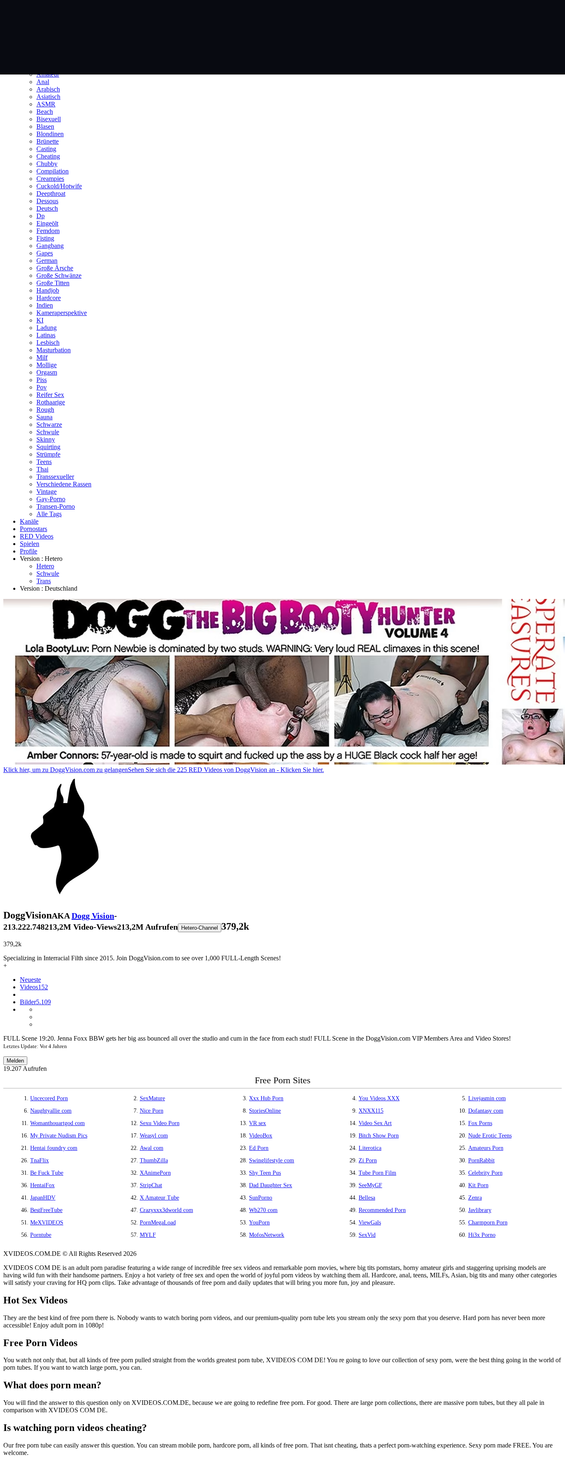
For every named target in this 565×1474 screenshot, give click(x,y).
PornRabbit (481, 1160)
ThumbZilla (154, 1160)
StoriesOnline (265, 1111)
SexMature (152, 1098)
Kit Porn (478, 1185)
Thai (42, 469)
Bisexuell (48, 119)
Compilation (52, 171)
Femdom (48, 230)
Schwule (47, 431)
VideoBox (260, 1136)
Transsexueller (55, 476)
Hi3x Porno (482, 1235)
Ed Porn (258, 1148)
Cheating (48, 156)
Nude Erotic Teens (490, 1136)
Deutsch (47, 208)
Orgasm (46, 372)
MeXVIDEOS (46, 1222)
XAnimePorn (155, 1173)
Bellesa (367, 1198)
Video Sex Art (375, 1123)
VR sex (257, 1123)
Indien (44, 305)
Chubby (46, 163)
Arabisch (48, 89)
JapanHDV (42, 1198)
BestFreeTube (46, 1210)
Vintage (46, 491)
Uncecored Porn (49, 1098)
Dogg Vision (93, 915)
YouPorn (259, 1222)
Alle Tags (49, 513)
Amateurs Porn (485, 1148)
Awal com (151, 1148)
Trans (43, 580)
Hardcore (48, 297)
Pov (41, 387)
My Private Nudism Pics (58, 1136)
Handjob (47, 290)
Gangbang (50, 245)
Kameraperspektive (61, 312)
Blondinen (50, 133)
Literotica (370, 1148)
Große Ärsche (54, 268)
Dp (40, 215)
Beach (44, 111)
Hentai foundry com (53, 1148)
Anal (42, 81)
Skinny (45, 439)
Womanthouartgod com (57, 1123)
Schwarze (49, 424)
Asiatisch (48, 96)
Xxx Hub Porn (266, 1098)
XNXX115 (371, 1111)
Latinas (45, 335)
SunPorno (260, 1198)
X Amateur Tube (159, 1198)
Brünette (47, 141)
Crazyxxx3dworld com (166, 1210)
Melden (15, 1061)
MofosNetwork (266, 1235)
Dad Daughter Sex (270, 1185)
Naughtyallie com (51, 1111)
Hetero (45, 566)
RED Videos (36, 536)
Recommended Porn (382, 1210)
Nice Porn (151, 1111)
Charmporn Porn (488, 1222)
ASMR (45, 104)
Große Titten (52, 282)
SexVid (367, 1235)
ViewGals (370, 1222)
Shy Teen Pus (265, 1173)
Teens (44, 461)
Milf (42, 357)
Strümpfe (48, 454)
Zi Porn (368, 1160)
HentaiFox (42, 1185)
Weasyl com (154, 1136)
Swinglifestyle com (271, 1160)
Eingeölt (47, 223)
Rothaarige (50, 402)
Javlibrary (479, 1210)
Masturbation (53, 349)
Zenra (475, 1198)
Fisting (45, 238)
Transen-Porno (55, 506)
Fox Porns (480, 1123)
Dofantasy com (485, 1111)
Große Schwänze (58, 275)
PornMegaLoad (158, 1222)
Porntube (40, 1235)
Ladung (46, 327)
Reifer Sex (50, 394)
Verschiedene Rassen (63, 484)
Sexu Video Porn (160, 1123)
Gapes (44, 253)
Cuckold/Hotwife (59, 186)
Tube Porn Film (377, 1173)
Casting (46, 148)
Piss (41, 379)
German (46, 260)
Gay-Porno (50, 499)
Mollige (46, 364)
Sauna (44, 417)
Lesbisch (48, 342)
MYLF (148, 1235)
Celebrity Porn (485, 1173)
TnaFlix (39, 1160)
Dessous (47, 200)
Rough (45, 409)
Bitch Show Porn (379, 1136)
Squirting (48, 446)
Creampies (50, 178)
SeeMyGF (370, 1185)
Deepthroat (50, 193)
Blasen (45, 126)
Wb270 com (263, 1210)
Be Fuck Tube (46, 1173)
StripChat (151, 1185)
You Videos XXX (379, 1098)
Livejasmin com (487, 1098)
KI (39, 320)
